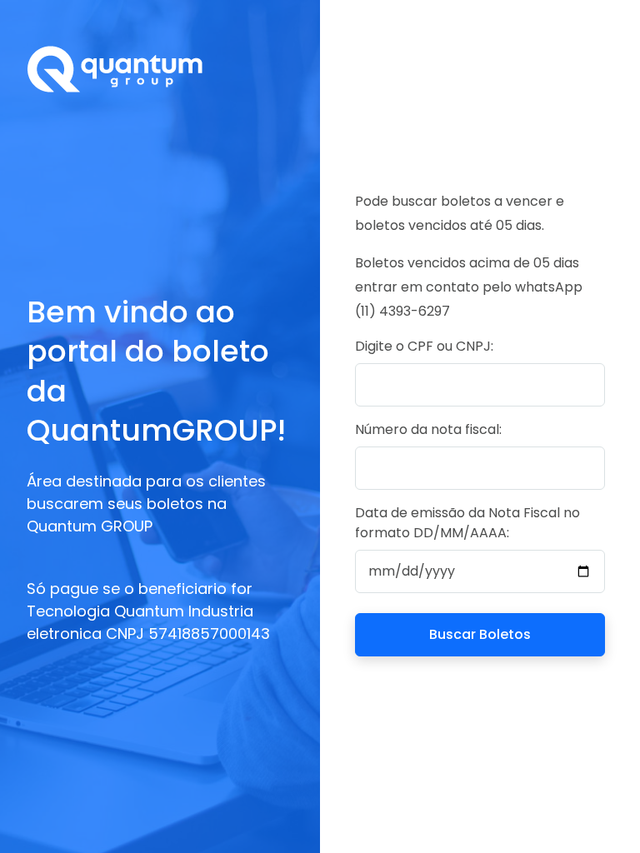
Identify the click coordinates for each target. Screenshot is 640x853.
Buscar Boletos (480, 634)
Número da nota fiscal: (428, 429)
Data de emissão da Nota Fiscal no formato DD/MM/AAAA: (467, 522)
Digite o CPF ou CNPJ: (424, 346)
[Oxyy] (160, 68)
